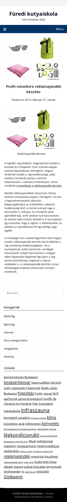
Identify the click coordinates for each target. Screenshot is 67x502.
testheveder (12, 471)
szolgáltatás (11, 348)
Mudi (32, 441)
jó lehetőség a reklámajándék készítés (39, 185)
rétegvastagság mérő (13, 462)
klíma (51, 417)
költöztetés (33, 424)
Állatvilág (9, 316)
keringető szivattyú (17, 418)
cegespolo (18, 388)
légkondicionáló (21, 434)
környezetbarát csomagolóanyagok (20, 429)
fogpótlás (26, 393)
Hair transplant (42, 404)
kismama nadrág (38, 418)
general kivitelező (30, 399)
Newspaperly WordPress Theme (33, 496)
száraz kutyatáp (34, 467)
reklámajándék (17, 456)
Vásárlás (9, 356)
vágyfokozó (30, 472)
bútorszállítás (40, 383)
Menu (60, 29)
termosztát (53, 467)
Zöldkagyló (13, 476)
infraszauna (35, 410)
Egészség (9, 324)
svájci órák (29, 462)
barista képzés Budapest (21, 377)
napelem (10, 446)
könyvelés (50, 423)
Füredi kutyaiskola (33, 13)
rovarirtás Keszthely (44, 456)
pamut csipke (26, 451)
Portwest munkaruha (43, 451)
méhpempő (44, 441)
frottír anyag (43, 393)
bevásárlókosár (17, 382)
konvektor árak (14, 424)
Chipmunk (33, 388)
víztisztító (42, 471)
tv (22, 471)
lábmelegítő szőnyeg (46, 429)
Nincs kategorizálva (16, 340)
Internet (8, 332)
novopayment (26, 446)
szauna (18, 467)
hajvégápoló (12, 411)
